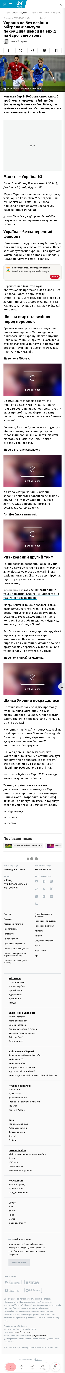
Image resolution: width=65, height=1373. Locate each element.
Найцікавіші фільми (19, 1124)
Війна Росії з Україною (22, 1012)
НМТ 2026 (13, 1162)
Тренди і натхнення (18, 1192)
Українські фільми (18, 1128)
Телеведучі (9, 934)
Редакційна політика (13, 924)
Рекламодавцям (11, 939)
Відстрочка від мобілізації (22, 1071)
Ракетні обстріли (17, 1016)
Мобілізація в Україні (21, 1051)
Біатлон (12, 1218)
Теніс (11, 1214)
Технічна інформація (44, 926)
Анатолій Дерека (18, 41)
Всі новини (15, 978)
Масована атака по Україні (22, 1033)
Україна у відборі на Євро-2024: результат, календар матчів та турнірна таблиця (30, 220)
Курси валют (15, 1093)
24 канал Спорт (10, 13)
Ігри (37, 956)
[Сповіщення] (61, 4)
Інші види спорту (17, 1223)
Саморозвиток (16, 1166)
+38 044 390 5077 (43, 869)
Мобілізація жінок (18, 1063)
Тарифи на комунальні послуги (24, 1101)
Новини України (17, 986)
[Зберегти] (56, 50)
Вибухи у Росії (16, 1037)
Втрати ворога (16, 1041)
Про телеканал (11, 929)
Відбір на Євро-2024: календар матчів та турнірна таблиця (31, 776)
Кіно (11, 1119)
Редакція (8, 919)
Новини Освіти (17, 1150)
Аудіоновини (15, 998)
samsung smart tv (33, 1290)
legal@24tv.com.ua (38, 1335)
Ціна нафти (14, 1089)
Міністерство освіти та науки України (27, 1154)
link (36, 881)
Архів (37, 946)
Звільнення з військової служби (25, 1055)
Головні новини (16, 982)
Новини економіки (20, 1085)
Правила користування (14, 944)
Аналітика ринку (17, 1184)
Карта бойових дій (18, 1021)
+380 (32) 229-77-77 (21, 1332)
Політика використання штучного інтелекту (15, 955)
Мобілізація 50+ (16, 1059)
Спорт (12, 1202)
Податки (13, 1106)
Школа (12, 1158)
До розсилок (19, 1262)
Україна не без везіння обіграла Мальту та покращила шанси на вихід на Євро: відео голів (46, 13)
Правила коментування (46, 921)
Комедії (12, 1136)
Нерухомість (16, 1180)
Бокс (11, 1206)
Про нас (7, 914)
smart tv (12, 1290)
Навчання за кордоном (20, 1170)
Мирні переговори (18, 1025)
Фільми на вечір (17, 1132)
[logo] (19, 4)
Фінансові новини (18, 1097)
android (12, 1282)
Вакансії (38, 936)
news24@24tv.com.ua (14, 869)
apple (33, 1282)
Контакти (39, 931)
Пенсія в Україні (17, 1110)
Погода (12, 1003)
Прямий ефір (15, 990)
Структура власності (44, 941)
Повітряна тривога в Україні (23, 1029)
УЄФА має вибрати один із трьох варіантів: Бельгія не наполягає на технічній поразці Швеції (31, 593)
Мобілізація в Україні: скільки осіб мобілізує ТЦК (33, 1075)
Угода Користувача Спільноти (43, 915)
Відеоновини (15, 994)
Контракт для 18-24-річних (22, 1067)
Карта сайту (40, 951)
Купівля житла (16, 1188)
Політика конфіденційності (16, 949)
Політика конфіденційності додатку (16, 962)
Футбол (24, 13)
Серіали (12, 1140)
